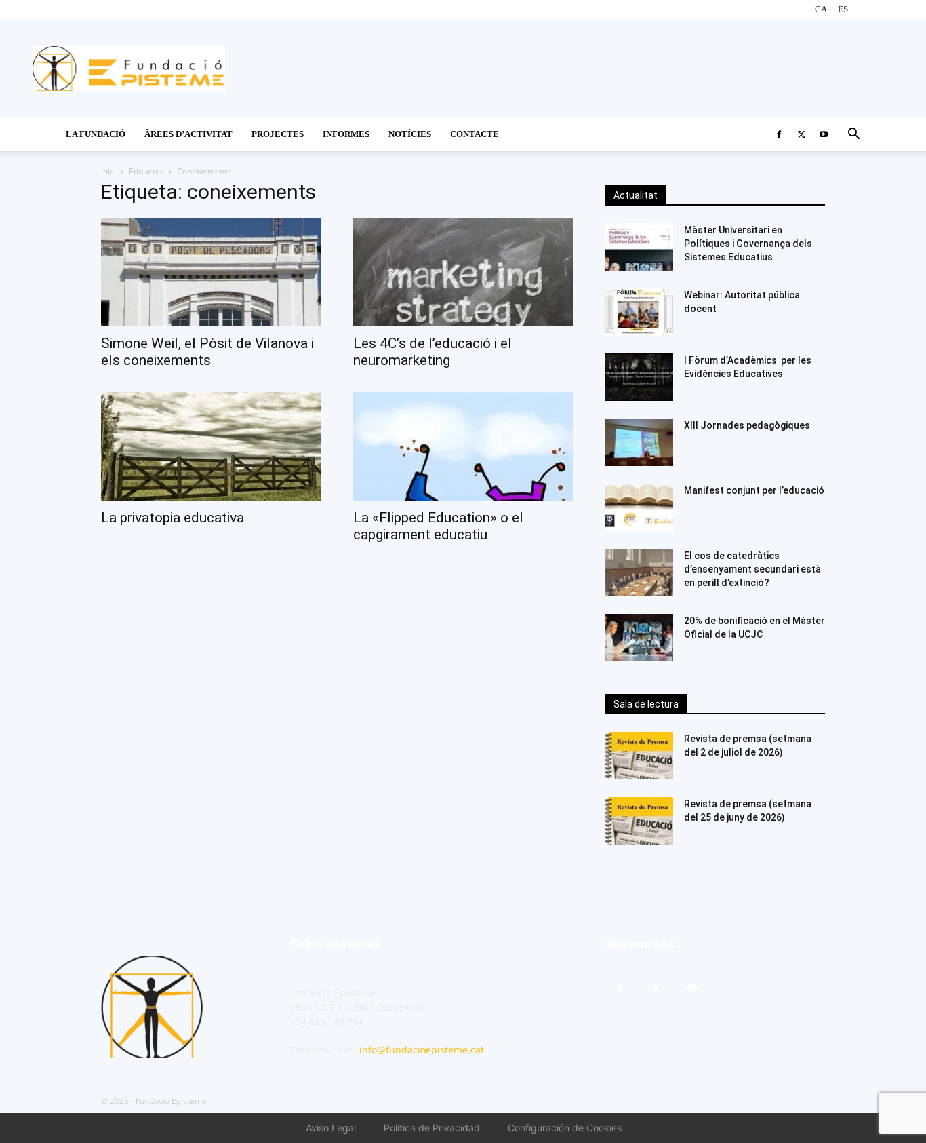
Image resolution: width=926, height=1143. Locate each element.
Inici (108, 171)
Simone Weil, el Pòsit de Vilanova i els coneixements (207, 351)
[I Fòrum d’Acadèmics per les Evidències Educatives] (639, 377)
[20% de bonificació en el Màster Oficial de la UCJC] (639, 637)
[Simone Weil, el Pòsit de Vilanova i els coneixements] (211, 272)
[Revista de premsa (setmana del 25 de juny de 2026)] (639, 821)
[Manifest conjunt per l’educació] (639, 507)
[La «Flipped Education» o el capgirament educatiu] (463, 446)
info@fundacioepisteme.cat (421, 1049)
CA (821, 9)
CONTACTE (474, 134)
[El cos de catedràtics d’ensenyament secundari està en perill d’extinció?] (639, 572)
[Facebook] (779, 134)
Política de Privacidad (432, 1128)
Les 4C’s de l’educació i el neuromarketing (432, 351)
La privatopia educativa (172, 517)
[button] (853, 135)
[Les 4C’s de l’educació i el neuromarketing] (463, 272)
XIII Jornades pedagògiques (747, 425)
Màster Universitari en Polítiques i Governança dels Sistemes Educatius (748, 244)
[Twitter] (801, 134)
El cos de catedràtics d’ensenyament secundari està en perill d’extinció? (752, 569)
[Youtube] (823, 134)
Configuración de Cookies (565, 1128)
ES (843, 9)
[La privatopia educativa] (211, 446)
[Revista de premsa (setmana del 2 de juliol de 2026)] (639, 755)
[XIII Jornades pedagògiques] (639, 442)
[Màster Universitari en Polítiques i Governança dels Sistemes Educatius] (639, 247)
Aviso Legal (331, 1128)
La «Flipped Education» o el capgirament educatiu (438, 526)
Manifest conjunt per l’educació (754, 490)
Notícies (409, 134)
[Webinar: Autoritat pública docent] (639, 312)
